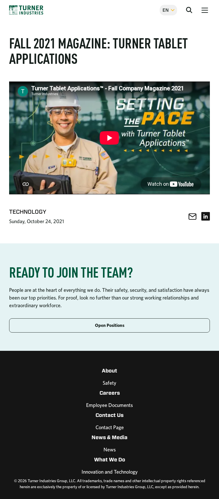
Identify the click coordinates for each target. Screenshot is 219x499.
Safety (109, 383)
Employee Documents (109, 405)
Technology (27, 211)
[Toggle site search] (189, 10)
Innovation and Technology (110, 472)
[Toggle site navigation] (205, 10)
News (110, 450)
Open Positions (109, 325)
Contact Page (110, 427)
